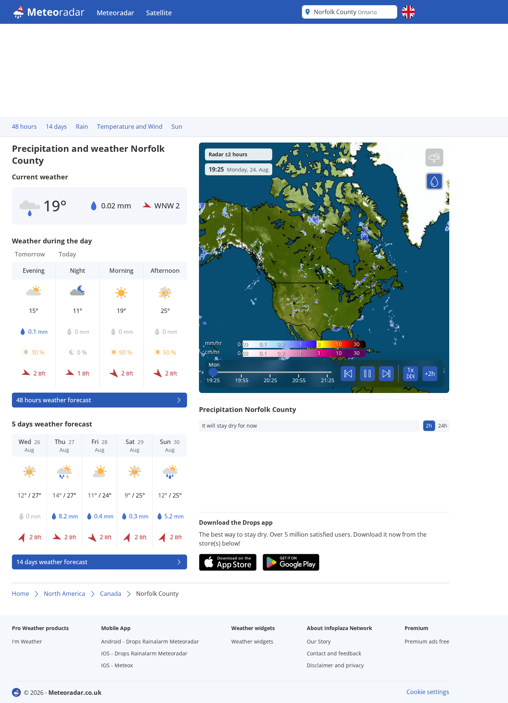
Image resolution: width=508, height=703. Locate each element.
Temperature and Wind (130, 126)
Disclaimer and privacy (335, 665)
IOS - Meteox (117, 665)
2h (429, 425)
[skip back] (348, 373)
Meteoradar (115, 12)
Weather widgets (252, 641)
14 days (56, 126)
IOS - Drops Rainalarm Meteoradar (144, 653)
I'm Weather (27, 641)
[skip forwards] (386, 373)
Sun (176, 126)
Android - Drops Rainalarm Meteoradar (150, 641)
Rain (82, 126)
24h (442, 425)
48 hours (24, 126)
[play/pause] (367, 373)
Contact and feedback (334, 653)
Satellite (159, 12)
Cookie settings (427, 692)
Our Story (319, 641)
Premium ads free (427, 641)
